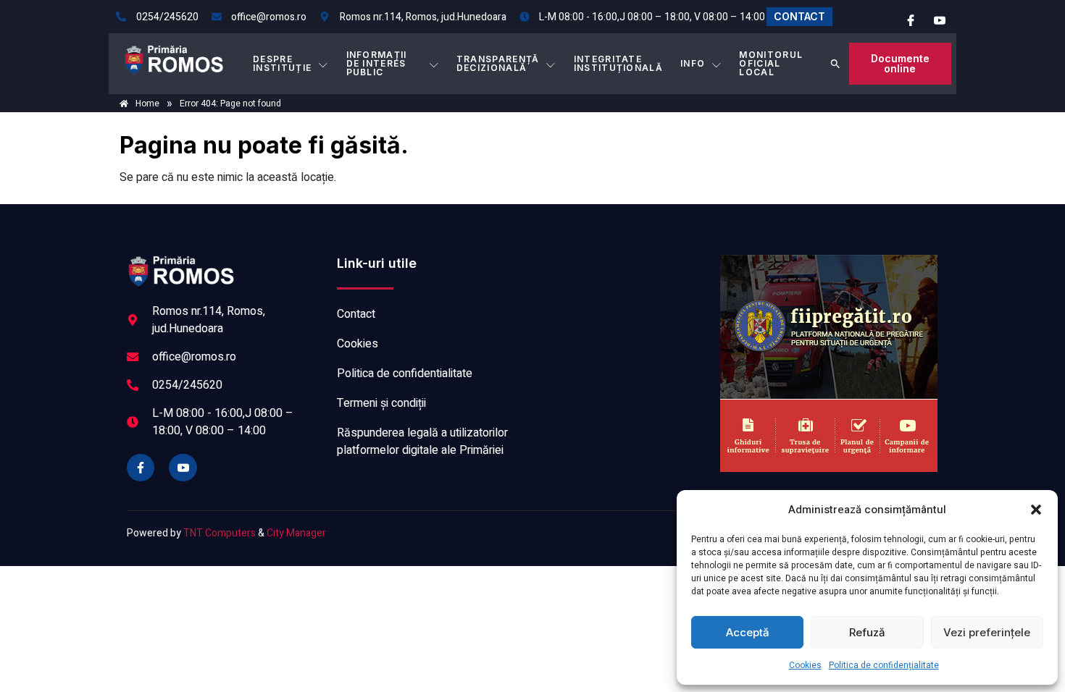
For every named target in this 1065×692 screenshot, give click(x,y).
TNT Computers (219, 533)
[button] (1036, 509)
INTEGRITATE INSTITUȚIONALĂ (618, 63)
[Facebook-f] (140, 467)
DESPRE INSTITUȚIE (282, 63)
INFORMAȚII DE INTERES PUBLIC (376, 63)
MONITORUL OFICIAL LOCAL (771, 63)
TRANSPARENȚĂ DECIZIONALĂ (498, 63)
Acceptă (747, 632)
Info (692, 63)
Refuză (867, 632)
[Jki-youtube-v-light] (182, 467)
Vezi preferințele (986, 632)
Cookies (805, 665)
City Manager (296, 533)
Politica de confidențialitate (884, 665)
